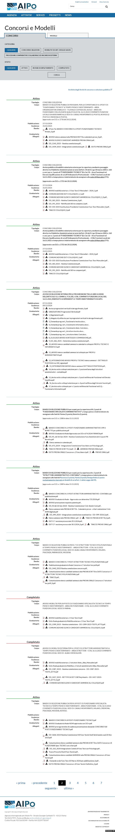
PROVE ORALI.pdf (102, 452)
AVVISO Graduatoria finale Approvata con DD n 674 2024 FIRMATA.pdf (76, 433)
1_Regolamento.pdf (56, 315)
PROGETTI (55, 15)
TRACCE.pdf (54, 577)
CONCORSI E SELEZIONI (30, 50)
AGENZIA (12, 15)
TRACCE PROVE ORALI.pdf (101, 524)
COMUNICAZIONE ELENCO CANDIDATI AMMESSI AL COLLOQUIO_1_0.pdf (78, 197)
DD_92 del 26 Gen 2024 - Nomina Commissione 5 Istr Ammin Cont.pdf (75, 506)
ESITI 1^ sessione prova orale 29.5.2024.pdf (65, 521)
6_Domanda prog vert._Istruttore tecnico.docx (66, 331)
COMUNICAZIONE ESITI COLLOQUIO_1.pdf (65, 257)
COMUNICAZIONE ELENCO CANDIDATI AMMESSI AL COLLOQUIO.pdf (76, 683)
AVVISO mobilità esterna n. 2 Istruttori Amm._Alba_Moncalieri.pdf (73, 663)
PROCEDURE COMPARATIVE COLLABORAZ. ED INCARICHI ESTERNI (31, 55)
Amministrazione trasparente (98, 811)
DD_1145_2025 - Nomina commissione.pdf (65, 143)
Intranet (94, 2)
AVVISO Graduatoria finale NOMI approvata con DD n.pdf (70, 723)
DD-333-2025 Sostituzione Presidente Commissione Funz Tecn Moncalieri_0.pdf (79, 207)
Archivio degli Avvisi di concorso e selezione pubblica (89, 90)
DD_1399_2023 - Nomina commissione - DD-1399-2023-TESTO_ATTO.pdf (77, 624)
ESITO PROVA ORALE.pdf (101, 147)
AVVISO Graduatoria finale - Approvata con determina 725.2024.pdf (74, 499)
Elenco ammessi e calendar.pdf (60, 442)
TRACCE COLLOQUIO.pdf (58, 273)
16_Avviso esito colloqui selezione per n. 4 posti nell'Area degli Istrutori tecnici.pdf (80, 383)
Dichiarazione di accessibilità (98, 820)
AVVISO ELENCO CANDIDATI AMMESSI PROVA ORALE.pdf (71, 140)
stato (7, 62)
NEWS (68, 15)
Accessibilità (104, 817)
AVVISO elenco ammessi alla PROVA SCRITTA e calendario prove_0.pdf (75, 137)
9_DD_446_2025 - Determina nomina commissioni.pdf (69, 341)
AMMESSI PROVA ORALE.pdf (91, 449)
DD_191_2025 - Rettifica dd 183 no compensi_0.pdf (68, 204)
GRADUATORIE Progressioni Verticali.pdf (64, 312)
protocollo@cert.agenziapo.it (40, 818)
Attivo (24, 68)
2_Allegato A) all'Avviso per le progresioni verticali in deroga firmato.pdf (76, 318)
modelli (53, 36)
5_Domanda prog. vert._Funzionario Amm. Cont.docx (68, 328)
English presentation (82, 2)
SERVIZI (40, 15)
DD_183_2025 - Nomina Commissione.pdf (64, 264)
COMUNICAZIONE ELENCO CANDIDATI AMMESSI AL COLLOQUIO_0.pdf (77, 628)
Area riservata (104, 2)
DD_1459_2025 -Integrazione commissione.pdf (66, 147)
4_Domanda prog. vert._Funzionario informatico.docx (68, 325)
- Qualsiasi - (11, 50)
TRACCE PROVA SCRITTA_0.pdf (98, 518)
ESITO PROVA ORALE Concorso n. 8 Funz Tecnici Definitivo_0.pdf (73, 764)
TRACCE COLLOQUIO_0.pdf (59, 210)
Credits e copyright (102, 826)
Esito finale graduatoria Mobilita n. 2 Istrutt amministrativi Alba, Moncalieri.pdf (78, 666)
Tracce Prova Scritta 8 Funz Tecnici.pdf (63, 752)
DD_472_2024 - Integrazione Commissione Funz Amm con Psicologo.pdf (76, 446)
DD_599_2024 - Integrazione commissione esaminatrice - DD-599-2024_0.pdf (78, 515)
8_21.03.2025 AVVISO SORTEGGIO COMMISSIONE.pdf (70, 338)
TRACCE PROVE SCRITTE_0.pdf (61, 449)
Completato (63, 68)
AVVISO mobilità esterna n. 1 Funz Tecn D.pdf (65, 618)
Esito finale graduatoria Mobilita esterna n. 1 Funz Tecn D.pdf (71, 621)
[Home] (20, 7)
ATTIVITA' (26, 15)
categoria (10, 44)
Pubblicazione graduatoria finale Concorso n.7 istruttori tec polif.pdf (74, 565)
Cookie (106, 823)
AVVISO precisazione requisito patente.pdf (65, 503)
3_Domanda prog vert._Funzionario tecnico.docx (67, 321)
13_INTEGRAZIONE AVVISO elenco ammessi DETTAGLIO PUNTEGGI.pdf (77, 366)
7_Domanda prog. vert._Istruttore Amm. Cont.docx (67, 334)
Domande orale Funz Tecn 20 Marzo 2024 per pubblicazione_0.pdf (73, 761)
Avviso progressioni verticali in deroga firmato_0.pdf (68, 308)
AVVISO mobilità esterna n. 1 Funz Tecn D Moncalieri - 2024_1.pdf (73, 191)
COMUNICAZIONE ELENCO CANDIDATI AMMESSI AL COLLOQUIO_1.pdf (77, 267)
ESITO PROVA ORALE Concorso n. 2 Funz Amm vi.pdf (68, 452)
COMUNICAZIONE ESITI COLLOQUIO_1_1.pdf (66, 194)
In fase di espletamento (43, 68)
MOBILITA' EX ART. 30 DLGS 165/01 (58, 50)
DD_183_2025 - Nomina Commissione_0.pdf (65, 200)
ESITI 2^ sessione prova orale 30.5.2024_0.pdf (66, 524)
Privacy (106, 814)
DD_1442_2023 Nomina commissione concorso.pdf (68, 568)
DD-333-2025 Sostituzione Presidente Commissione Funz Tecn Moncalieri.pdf (78, 261)
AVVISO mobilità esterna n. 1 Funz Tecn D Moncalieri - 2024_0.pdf (73, 254)
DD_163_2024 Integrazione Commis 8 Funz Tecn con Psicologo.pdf (74, 749)
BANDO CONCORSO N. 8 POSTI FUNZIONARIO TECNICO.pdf (72, 720)
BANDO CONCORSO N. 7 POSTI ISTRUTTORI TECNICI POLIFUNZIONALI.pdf (78, 562)
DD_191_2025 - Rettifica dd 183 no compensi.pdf (67, 270)
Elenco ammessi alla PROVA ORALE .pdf (64, 518)
